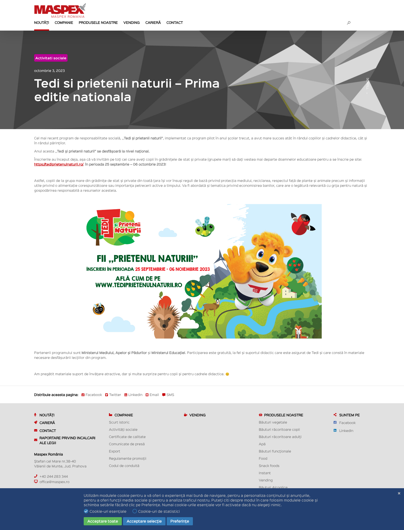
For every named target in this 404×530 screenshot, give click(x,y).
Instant (265, 472)
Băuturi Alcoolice (273, 487)
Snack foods (269, 465)
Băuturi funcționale (275, 451)
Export (114, 451)
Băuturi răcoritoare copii (279, 429)
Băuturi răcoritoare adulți (280, 436)
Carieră (153, 22)
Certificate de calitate (127, 436)
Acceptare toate (102, 521)
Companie (64, 22)
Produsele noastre (98, 22)
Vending (131, 22)
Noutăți (41, 22)
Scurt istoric (119, 422)
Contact (174, 22)
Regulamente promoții (127, 458)
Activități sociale (123, 429)
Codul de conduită (124, 465)
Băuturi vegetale (273, 422)
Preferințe (179, 521)
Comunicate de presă (127, 443)
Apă (262, 443)
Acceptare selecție (144, 521)
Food (263, 458)
